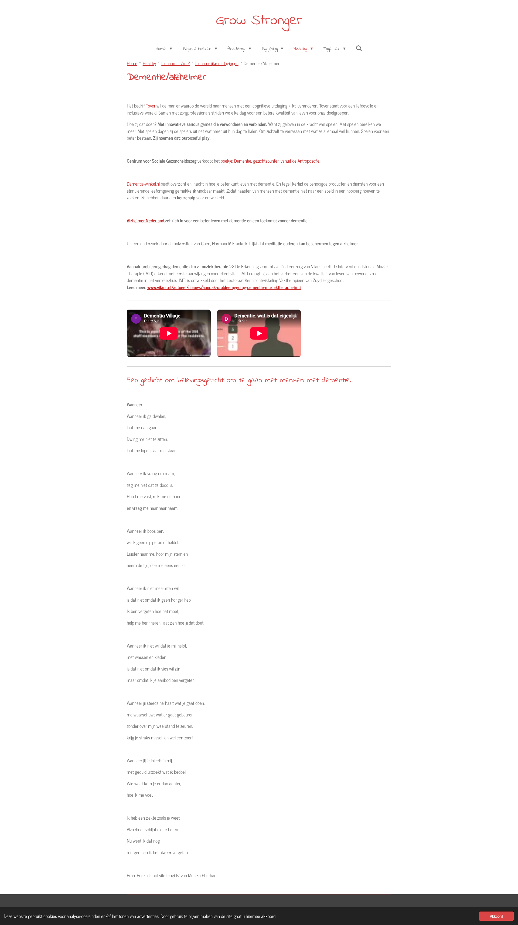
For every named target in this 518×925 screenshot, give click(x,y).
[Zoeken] (359, 48)
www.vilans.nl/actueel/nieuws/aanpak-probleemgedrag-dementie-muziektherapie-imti (224, 287)
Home (132, 63)
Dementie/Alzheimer (262, 63)
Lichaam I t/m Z (175, 63)
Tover (150, 105)
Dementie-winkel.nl (143, 183)
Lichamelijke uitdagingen (216, 63)
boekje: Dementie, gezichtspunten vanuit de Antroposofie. (271, 161)
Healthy (149, 63)
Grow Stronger (259, 20)
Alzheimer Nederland (146, 220)
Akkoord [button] (496, 916)
